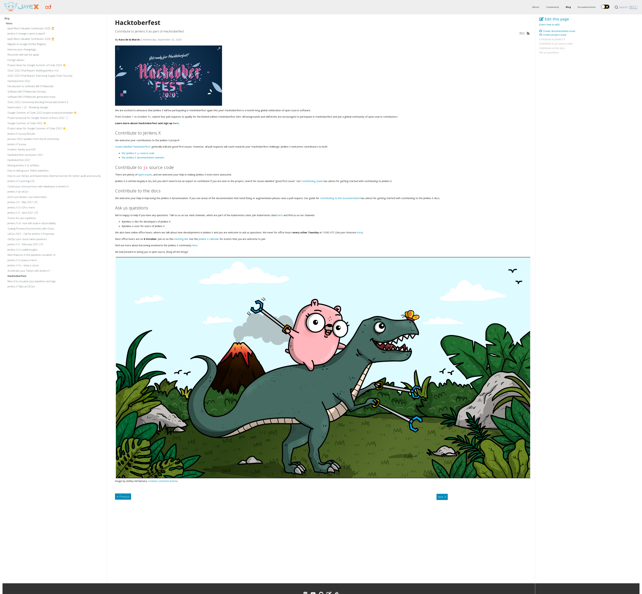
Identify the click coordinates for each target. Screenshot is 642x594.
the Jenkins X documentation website (143, 157)
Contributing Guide (312, 181)
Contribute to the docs (552, 48)
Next (442, 496)
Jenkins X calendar (209, 239)
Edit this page (556, 19)
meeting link (181, 239)
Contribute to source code (556, 43)
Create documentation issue (558, 31)
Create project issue (554, 34)
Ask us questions (549, 52)
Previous (123, 496)
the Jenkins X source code (138, 153)
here (176, 123)
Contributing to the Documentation (340, 198)
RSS (522, 33)
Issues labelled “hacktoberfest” (133, 146)
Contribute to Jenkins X (552, 39)
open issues (145, 174)
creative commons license (163, 481)
